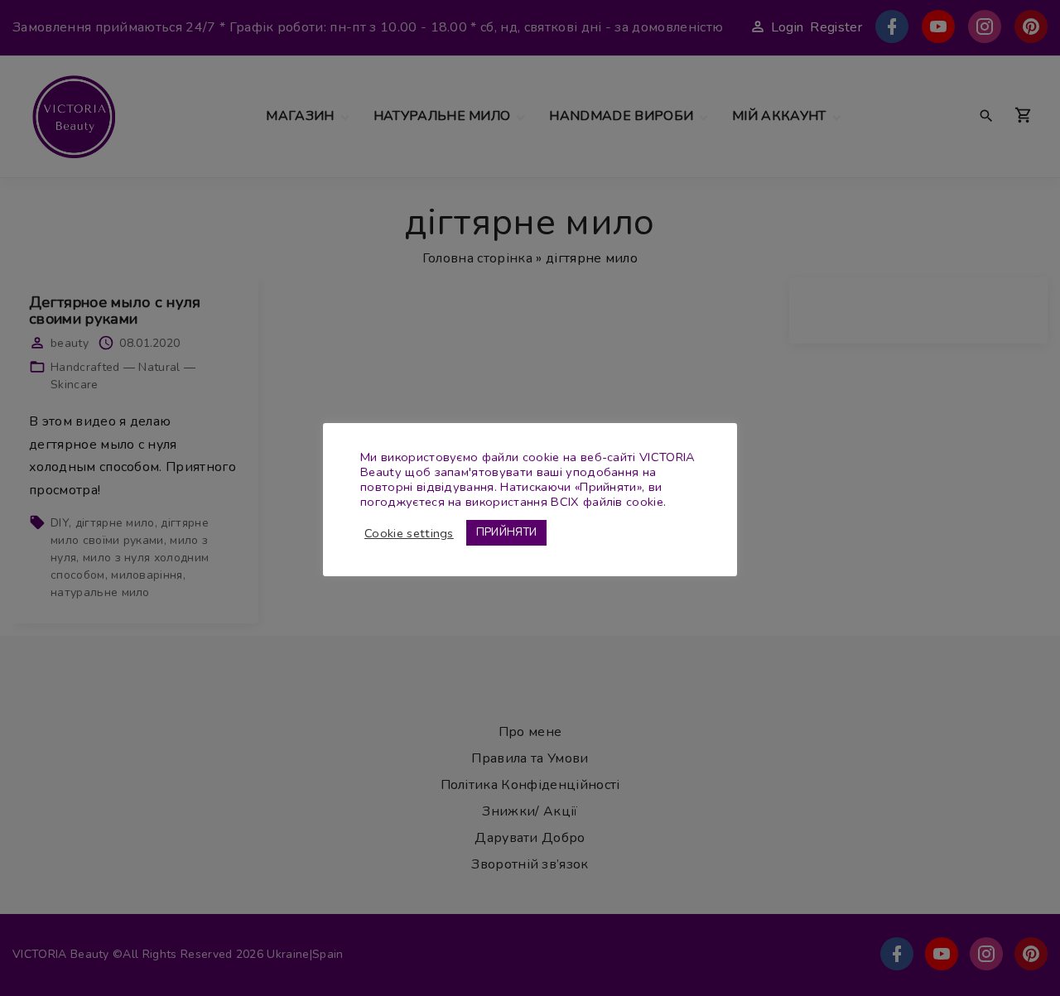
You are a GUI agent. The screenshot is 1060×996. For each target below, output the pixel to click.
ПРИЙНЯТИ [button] (506, 532)
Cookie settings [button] (409, 533)
